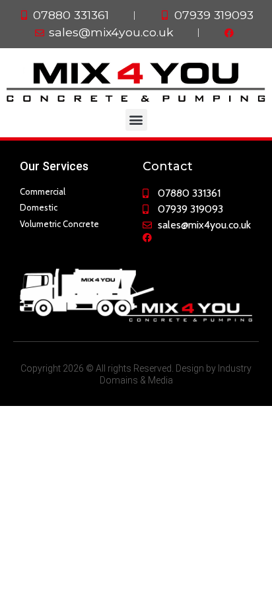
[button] (136, 120)
